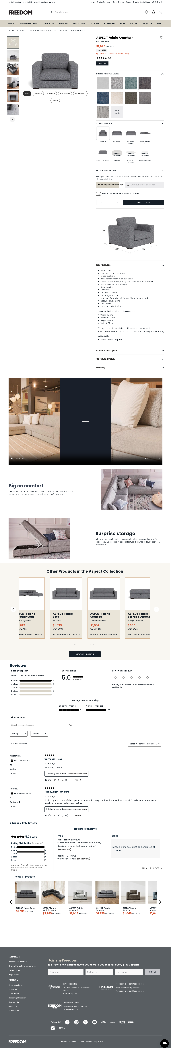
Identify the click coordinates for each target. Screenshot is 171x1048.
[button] (130, 170)
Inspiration (65, 93)
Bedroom (63, 23)
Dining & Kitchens (28, 23)
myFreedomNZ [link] (70, 984)
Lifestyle (51, 93)
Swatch (38, 93)
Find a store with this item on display (120, 193)
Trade (128, 2)
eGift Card (13, 1006)
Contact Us (14, 1002)
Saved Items (118, 2)
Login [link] (92, 2)
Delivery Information (18, 961)
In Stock (147, 23)
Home (11, 30)
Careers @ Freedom (17, 998)
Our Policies (14, 1010)
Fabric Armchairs (55, 30)
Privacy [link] (100, 1042)
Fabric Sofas (39, 30)
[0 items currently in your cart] (160, 12)
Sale (159, 23)
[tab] (130, 265)
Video (55, 100)
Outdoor (94, 23)
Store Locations (15, 985)
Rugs (122, 23)
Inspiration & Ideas (141, 2)
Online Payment (104, 2)
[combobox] (144, 185)
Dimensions (80, 93)
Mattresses (79, 23)
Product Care (14, 970)
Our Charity (14, 993)
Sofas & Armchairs (24, 30)
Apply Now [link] (69, 1009)
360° (27, 93)
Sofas (11, 23)
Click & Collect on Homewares (22, 966)
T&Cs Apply (124, 53)
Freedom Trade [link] (71, 1002)
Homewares (109, 23)
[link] (27, 12)
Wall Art (134, 23)
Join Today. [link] (68, 993)
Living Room (48, 23)
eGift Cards (157, 2)
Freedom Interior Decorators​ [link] (130, 984)
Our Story (13, 989)
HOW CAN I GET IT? (106, 170)
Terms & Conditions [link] (87, 1042)
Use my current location (109, 184)
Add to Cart (143, 202)
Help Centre (14, 974)
